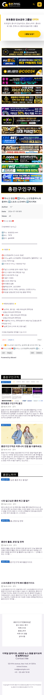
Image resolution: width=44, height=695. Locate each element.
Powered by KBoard (8, 357)
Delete (39, 353)
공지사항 (22, 636)
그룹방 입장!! (29, 34)
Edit (32, 353)
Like (4, 340)
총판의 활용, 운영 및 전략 (12, 541)
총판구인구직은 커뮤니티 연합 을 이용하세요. (21, 446)
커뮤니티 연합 (22, 634)
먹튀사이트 (22, 628)
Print (40, 340)
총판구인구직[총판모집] (22, 622)
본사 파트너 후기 (22, 625)
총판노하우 (22, 631)
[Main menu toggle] (39, 4)
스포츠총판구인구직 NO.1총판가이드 (17, 583)
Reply (9, 353)
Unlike (11, 340)
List (3, 353)
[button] (34, 4)
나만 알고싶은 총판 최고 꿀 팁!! (15, 500)
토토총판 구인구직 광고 (11, 403)
